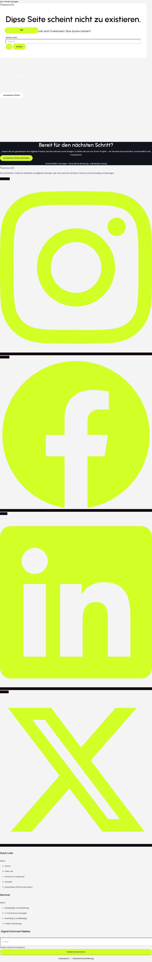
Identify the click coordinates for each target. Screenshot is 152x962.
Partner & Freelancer (15, 76)
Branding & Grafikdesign (16, 918)
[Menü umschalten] (21, 30)
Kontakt (8, 85)
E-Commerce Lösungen (16, 913)
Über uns (9, 13)
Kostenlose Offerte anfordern (19, 887)
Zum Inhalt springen (9, 1)
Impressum (64, 958)
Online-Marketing (13, 923)
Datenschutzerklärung (83, 958)
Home (7, 866)
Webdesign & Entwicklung (17, 908)
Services (9, 22)
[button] (14, 22)
